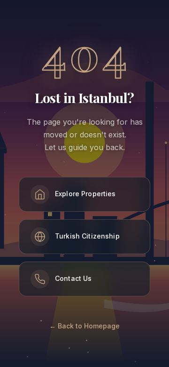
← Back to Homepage (84, 326)
